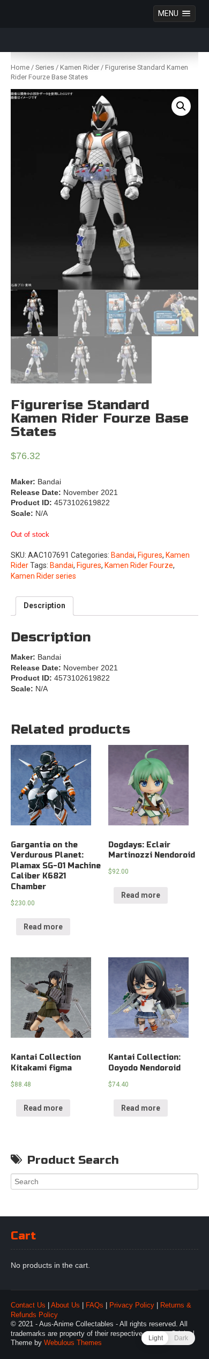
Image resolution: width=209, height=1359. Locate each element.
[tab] (44, 606)
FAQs (94, 1305)
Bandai (123, 555)
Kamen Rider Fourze (138, 565)
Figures (150, 555)
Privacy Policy (131, 1305)
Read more (43, 926)
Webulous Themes (73, 1343)
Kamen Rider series (43, 576)
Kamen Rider (79, 67)
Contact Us (28, 1305)
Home (20, 67)
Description (44, 605)
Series (44, 67)
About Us (65, 1305)
